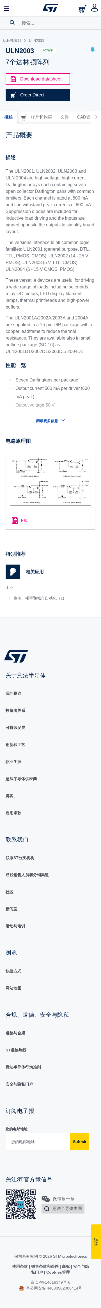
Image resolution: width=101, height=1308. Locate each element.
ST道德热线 (16, 1050)
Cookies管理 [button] (57, 1272)
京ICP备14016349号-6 (50, 1282)
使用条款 (20, 1266)
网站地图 (13, 988)
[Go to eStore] (83, 9)
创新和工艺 (15, 744)
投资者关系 (15, 710)
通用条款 (13, 813)
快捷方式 (13, 971)
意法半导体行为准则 (23, 1067)
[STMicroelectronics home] (50, 8)
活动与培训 (15, 926)
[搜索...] (12, 22)
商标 (66, 1266)
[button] (6, 8)
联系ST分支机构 (20, 858)
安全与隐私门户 (19, 1084)
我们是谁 (13, 693)
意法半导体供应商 (21, 778)
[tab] (8, 117)
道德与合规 (15, 1033)
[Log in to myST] (94, 8)
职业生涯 (13, 761)
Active (47, 50)
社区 (9, 892)
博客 (9, 795)
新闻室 (11, 909)
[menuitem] (46, 598)
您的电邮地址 (16, 1129)
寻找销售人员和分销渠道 (27, 875)
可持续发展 (15, 727)
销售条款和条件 (45, 1266)
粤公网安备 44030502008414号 (53, 1288)
